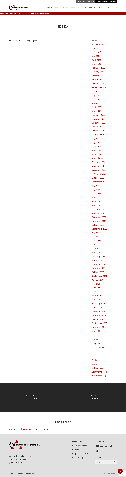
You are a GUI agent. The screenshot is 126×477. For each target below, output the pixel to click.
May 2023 (96, 197)
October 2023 (98, 177)
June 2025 (96, 99)
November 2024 (99, 126)
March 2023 (97, 205)
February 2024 (98, 162)
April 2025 (96, 107)
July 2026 (96, 48)
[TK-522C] (94, 397)
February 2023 (98, 209)
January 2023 (98, 213)
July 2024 (96, 142)
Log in (94, 364)
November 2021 (99, 268)
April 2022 (96, 248)
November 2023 (99, 174)
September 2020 (99, 323)
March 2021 (97, 299)
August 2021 (97, 280)
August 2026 (97, 44)
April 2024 (96, 154)
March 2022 (97, 252)
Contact (75, 449)
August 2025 (97, 91)
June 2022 (96, 240)
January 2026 (98, 71)
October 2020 (98, 319)
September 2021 (99, 276)
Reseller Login (78, 457)
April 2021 (96, 295)
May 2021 (96, 291)
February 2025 (98, 115)
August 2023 (97, 185)
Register (95, 360)
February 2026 (98, 67)
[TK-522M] (31, 397)
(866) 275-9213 (15, 462)
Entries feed (97, 368)
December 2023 (99, 170)
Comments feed (99, 371)
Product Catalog (79, 445)
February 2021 (98, 303)
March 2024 (97, 158)
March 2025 (97, 111)
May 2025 (96, 103)
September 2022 (99, 229)
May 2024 (96, 150)
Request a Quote (80, 453)
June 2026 (96, 52)
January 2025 (98, 119)
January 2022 (98, 260)
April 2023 (96, 201)
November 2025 (99, 79)
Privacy (11, 473)
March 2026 (97, 64)
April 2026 (96, 60)
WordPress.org (99, 375)
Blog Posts (96, 343)
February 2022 (98, 256)
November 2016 (99, 327)
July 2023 (96, 189)
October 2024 (98, 130)
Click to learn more (39, 13)
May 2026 (96, 56)
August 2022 (97, 232)
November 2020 (99, 315)
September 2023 (99, 181)
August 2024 (97, 138)
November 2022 (99, 221)
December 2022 (99, 217)
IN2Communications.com (28, 473)
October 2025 (98, 83)
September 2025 (99, 87)
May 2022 (96, 244)
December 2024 (99, 122)
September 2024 (99, 134)
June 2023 (96, 193)
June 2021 (96, 287)
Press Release (98, 347)
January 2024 (98, 166)
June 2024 (96, 146)
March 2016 (97, 331)
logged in (25, 429)
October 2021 (98, 272)
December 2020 (99, 311)
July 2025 (96, 95)
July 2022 (96, 236)
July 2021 (96, 283)
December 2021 (99, 264)
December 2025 (99, 75)
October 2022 (98, 225)
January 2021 (98, 307)
